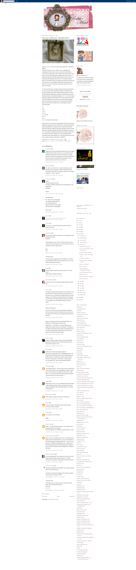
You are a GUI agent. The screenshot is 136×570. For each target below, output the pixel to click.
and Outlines (79, 316)
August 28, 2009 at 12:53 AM (54, 212)
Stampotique (79, 532)
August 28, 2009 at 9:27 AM (54, 334)
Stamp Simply (67, 140)
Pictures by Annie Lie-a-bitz (83, 456)
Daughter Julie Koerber (82, 208)
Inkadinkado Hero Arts (82, 422)
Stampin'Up (79, 530)
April (81, 288)
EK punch (79, 361)
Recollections (80, 469)
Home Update (80, 411)
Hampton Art (79, 396)
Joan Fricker (48, 233)
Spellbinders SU (80, 489)
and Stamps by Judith (81, 318)
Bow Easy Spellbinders (82, 337)
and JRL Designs (80, 312)
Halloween (79, 394)
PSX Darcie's (79, 463)
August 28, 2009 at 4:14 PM (54, 399)
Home (58, 496)
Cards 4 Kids (79, 339)
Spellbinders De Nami (81, 497)
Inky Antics (79, 424)
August (81, 244)
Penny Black (79, 450)
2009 (79, 233)
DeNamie (79, 354)
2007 (79, 299)
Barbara (43, 116)
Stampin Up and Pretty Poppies (83, 528)
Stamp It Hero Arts (81, 509)
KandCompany (80, 431)
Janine (43, 109)
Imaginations (79, 413)
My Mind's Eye (80, 441)
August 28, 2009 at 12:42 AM (54, 193)
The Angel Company (81, 552)
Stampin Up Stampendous (82, 521)
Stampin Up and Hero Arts (82, 523)
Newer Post (44, 496)
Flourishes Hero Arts (81, 376)
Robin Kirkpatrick (50, 279)
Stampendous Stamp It (82, 515)
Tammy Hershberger (50, 454)
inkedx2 (47, 412)
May (81, 285)
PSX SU (78, 465)
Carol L (47, 289)
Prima (78, 458)
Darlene (47, 349)
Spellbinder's (79, 486)
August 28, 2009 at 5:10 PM (54, 408)
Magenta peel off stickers (82, 433)
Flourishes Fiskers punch (82, 374)
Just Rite (78, 426)
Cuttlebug (79, 350)
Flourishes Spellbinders (82, 379)
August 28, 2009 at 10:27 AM (54, 391)
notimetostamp (49, 66)
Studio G (79, 546)
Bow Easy (64, 96)
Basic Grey (79, 329)
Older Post (72, 496)
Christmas (79, 340)
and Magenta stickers (81, 314)
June (81, 283)
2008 (79, 297)
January (81, 294)
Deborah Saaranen (50, 394)
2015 (79, 220)
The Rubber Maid (83, 75)
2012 (79, 227)
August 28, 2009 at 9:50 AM (54, 362)
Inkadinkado (79, 420)
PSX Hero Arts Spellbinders (83, 467)
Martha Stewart (80, 435)
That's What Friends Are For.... (86, 272)
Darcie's (78, 352)
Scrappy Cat (79, 476)
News (78, 443)
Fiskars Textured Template (82, 368)
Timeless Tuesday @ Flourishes (86, 276)
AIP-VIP (79, 307)
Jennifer (44, 113)
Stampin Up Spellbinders (82, 519)
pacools (47, 216)
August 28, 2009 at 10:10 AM (54, 377)
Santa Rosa (79, 473)
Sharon (43, 120)
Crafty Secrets (50, 140)
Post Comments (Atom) (53, 499)
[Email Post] (65, 139)
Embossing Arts (80, 363)
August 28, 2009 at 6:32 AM (54, 264)
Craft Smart (79, 342)
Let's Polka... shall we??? (84, 258)
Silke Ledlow (48, 165)
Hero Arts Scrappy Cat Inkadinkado (84, 407)
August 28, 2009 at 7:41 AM (54, 286)
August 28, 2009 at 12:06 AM (54, 175)
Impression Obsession (81, 415)
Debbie (47, 402)
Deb (43, 108)
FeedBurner (88, 99)
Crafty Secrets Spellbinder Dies (83, 346)
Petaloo (78, 454)
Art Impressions (80, 322)
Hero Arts (79, 400)
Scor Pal (78, 474)
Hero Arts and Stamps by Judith (84, 405)
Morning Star (80, 439)
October (81, 240)
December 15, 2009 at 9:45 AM (55, 490)
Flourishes (79, 370)
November (82, 238)
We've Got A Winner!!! (84, 264)
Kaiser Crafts (79, 429)
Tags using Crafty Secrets (84, 246)
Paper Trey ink (80, 448)
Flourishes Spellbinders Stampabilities (85, 387)
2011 (79, 229)
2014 (79, 222)
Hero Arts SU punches (81, 409)
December (82, 235)
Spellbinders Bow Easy (82, 495)
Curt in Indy (48, 149)
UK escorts (48, 488)
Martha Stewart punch (81, 437)
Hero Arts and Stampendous (83, 403)
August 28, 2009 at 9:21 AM (54, 317)
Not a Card (79, 444)
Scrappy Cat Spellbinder (82, 478)
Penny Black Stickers (81, 452)
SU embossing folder (81, 550)
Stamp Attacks (80, 500)
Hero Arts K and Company (82, 402)
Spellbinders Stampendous (82, 498)
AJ (42, 106)
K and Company (80, 428)
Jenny (43, 118)
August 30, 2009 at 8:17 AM (54, 450)
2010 (79, 231)
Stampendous (80, 513)
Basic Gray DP (80, 327)
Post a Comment (45, 494)
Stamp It (78, 508)
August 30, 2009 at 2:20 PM (54, 462)
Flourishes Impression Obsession (84, 378)
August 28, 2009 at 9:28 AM (54, 346)
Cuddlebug (79, 348)
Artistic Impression (81, 324)
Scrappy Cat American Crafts (83, 480)
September (82, 242)
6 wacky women (49, 179)
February (82, 292)
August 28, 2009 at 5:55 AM (54, 229)
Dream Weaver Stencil (81, 355)
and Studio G (79, 320)
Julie (43, 114)
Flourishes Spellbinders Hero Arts (84, 385)
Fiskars (78, 366)
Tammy (43, 111)
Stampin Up (79, 517)
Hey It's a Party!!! (83, 266)
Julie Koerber (48, 366)
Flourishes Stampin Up (82, 372)
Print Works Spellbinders (82, 459)
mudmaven (48, 338)
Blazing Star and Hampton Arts (83, 333)
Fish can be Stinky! (83, 278)
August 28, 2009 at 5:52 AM (54, 219)
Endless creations (80, 364)
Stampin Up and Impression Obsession (85, 524)
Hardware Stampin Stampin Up (83, 398)
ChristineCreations (50, 465)
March (81, 290)
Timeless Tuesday (80, 553)
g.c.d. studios (79, 392)
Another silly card (83, 274)
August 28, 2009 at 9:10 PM (54, 420)
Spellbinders (59, 140)
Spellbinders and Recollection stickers (85, 491)
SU (77, 548)
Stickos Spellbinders (81, 544)
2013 (79, 225)
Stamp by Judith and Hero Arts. (83, 502)
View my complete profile (84, 85)
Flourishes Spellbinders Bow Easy (84, 381)
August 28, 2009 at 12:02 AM (54, 162)
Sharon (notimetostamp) (51, 435)
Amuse (78, 310)
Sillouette (79, 482)
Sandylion (79, 471)
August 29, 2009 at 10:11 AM (54, 432)
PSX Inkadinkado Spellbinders (83, 461)
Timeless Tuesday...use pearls (85, 252)
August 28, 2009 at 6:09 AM (54, 253)
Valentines (79, 555)
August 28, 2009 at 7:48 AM (54, 304)
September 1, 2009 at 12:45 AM (55, 477)
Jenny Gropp (48, 424)
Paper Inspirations (81, 446)
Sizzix (78, 484)
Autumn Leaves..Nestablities (83, 325)
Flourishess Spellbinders (82, 390)
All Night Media (80, 309)
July (81, 281)
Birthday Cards (80, 331)
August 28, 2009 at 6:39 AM (54, 276)
